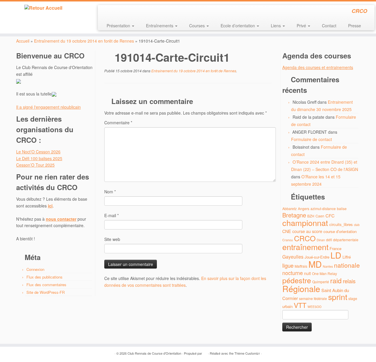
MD (315, 264)
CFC (330, 215)
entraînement (305, 246)
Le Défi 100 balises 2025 (39, 158)
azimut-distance (323, 208)
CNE (286, 231)
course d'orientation (340, 231)
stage (352, 298)
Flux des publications (44, 277)
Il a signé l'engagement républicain (48, 107)
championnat (305, 222)
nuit (307, 273)
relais (349, 281)
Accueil (22, 41)
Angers (303, 208)
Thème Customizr (247, 353)
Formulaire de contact (311, 139)
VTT (300, 305)
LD (335, 255)
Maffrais (301, 266)
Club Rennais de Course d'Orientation (154, 353)
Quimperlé (320, 281)
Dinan (321, 240)
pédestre (296, 280)
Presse (354, 26)
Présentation (119, 26)
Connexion (35, 269)
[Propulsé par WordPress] (205, 352)
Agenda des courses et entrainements (317, 67)
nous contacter (61, 219)
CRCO (304, 238)
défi (329, 239)
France (335, 248)
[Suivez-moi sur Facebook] (122, 12)
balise (342, 208)
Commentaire (118, 122)
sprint (337, 296)
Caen (319, 215)
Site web (112, 239)
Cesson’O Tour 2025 (35, 165)
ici (50, 206)
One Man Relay (324, 273)
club (357, 224)
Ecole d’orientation (238, 26)
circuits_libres (341, 224)
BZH (310, 215)
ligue (287, 265)
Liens (276, 26)
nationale (347, 265)
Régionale (301, 288)
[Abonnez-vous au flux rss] (106, 12)
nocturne (292, 272)
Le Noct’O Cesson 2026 (38, 152)
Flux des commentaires (46, 284)
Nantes (328, 266)
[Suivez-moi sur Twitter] (114, 12)
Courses (197, 26)
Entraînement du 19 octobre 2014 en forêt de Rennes (84, 41)
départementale (345, 239)
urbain (287, 306)
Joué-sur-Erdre (317, 257)
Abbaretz (289, 208)
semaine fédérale (313, 298)
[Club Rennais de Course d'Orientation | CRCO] (43, 7)
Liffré (347, 257)
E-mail (111, 215)
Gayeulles (292, 256)
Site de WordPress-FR (45, 292)
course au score (307, 231)
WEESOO (314, 306)
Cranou (287, 240)
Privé (302, 26)
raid (336, 280)
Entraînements (160, 26)
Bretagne (294, 215)
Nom (110, 192)
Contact (329, 26)
